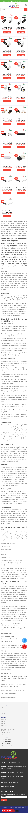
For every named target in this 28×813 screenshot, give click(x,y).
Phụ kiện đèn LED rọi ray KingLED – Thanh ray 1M (21, 188)
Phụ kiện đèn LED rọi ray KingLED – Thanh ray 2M (7, 211)
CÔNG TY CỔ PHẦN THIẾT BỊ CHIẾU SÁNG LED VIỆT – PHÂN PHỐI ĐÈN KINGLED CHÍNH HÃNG (14, 679)
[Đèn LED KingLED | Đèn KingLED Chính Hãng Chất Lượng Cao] (14, 5)
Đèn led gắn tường (6, 633)
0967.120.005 (6, 810)
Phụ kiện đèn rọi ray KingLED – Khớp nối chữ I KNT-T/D (7, 119)
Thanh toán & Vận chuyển (7, 730)
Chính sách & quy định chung (7, 729)
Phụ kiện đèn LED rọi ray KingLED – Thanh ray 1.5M (7, 188)
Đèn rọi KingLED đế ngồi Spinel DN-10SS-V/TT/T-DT (7, 28)
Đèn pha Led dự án (6, 641)
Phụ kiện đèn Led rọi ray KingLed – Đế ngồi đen (21, 142)
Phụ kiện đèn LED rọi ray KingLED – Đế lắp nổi (21, 165)
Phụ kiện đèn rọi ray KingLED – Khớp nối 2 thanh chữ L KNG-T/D (21, 119)
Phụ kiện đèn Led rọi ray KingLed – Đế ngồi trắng (7, 165)
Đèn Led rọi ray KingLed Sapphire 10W (7, 50)
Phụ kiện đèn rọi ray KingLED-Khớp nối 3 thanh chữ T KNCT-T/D (7, 142)
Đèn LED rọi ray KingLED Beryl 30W (20, 73)
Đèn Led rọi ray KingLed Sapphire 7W (21, 28)
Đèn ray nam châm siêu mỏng (9, 639)
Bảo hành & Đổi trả (5, 732)
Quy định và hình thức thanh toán (8, 734)
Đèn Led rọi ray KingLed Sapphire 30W (7, 73)
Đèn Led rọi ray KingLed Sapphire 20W (21, 50)
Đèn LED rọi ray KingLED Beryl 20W (20, 96)
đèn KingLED (21, 519)
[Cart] (26, 5)
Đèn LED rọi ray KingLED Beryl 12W (7, 96)
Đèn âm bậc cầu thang (7, 636)
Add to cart (7, 32)
